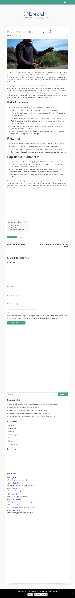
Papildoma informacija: (17, 229)
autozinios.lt (16, 488)
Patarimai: (13, 227)
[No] (73, 594)
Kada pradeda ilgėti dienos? (16, 244)
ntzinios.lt (15, 505)
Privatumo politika (40, 595)
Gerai (30, 595)
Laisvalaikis (12, 428)
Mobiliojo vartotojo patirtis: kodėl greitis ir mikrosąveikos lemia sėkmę (31, 416)
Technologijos (12, 444)
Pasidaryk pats (13, 435)
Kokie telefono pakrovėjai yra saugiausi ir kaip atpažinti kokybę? (28, 413)
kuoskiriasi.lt (16, 510)
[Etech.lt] (37, 15)
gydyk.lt (14, 478)
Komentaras (12, 262)
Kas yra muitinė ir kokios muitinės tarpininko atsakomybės (27, 410)
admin (9, 35)
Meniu (12, 2)
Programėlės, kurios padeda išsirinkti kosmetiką (23, 407)
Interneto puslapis (13, 304)
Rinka (10, 441)
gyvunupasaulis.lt (17, 499)
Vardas (10, 287)
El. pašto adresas (13, 295)
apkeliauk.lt (15, 483)
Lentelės (11, 432)
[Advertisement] (37, 204)
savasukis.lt (15, 494)
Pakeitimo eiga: (15, 225)
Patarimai (21, 237)
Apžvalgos (11, 425)
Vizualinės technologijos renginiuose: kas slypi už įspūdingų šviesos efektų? (32, 404)
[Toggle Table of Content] (25, 222)
